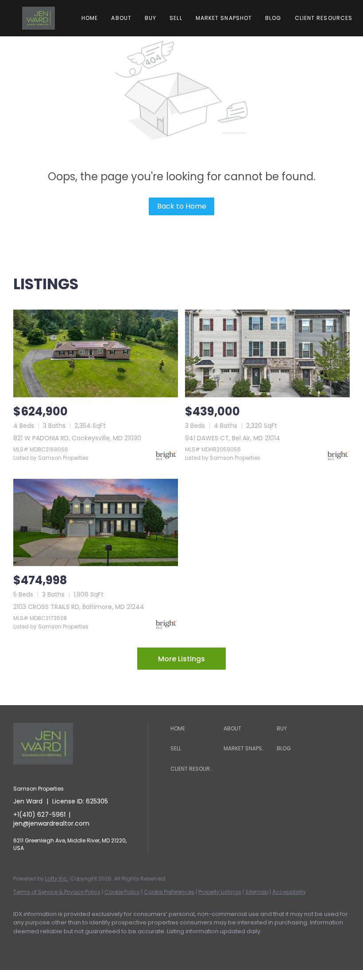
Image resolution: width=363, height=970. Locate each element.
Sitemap (256, 892)
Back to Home (181, 206)
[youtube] (126, 946)
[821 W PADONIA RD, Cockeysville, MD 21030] (95, 353)
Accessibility (289, 892)
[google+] (152, 946)
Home (89, 18)
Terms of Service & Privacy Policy (56, 892)
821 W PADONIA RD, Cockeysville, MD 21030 (77, 438)
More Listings (181, 659)
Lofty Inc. (57, 878)
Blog (273, 18)
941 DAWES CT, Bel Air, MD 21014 (232, 438)
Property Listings (219, 892)
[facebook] (24, 946)
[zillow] (75, 946)
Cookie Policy (122, 892)
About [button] (121, 18)
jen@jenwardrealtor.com (51, 823)
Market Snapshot (224, 18)
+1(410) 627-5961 (39, 814)
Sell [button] (176, 18)
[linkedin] (49, 946)
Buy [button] (150, 18)
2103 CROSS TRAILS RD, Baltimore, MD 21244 (78, 606)
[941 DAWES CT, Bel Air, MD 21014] (267, 353)
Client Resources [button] (324, 18)
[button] (38, 18)
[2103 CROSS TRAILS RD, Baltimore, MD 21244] (95, 522)
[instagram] (101, 946)
